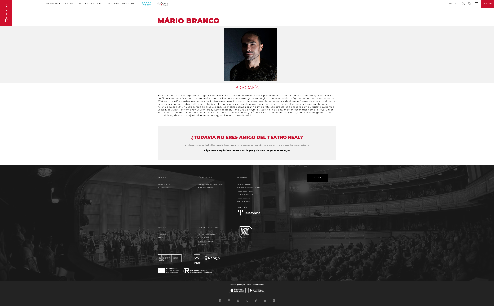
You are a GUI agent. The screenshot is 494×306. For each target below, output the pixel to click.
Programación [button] (53, 4)
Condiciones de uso (244, 184)
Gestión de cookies (243, 201)
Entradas (487, 4)
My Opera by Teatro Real (206, 187)
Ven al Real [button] (68, 4)
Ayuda (317, 177)
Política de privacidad (245, 194)
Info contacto (162, 234)
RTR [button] (142, 4)
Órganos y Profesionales (206, 234)
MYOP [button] (158, 4)
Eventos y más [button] (112, 4)
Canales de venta (164, 184)
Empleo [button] (134, 4)
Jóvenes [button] (125, 4)
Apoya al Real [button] (97, 4)
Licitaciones (202, 244)
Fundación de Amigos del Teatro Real (210, 184)
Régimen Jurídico (203, 237)
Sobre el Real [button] (82, 4)
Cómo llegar (162, 237)
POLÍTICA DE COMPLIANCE (245, 191)
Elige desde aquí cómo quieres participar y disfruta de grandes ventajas (247, 150)
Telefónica (249, 211)
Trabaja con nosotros (205, 241)
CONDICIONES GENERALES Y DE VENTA (249, 187)
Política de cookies (243, 198)
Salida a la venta (163, 187)
